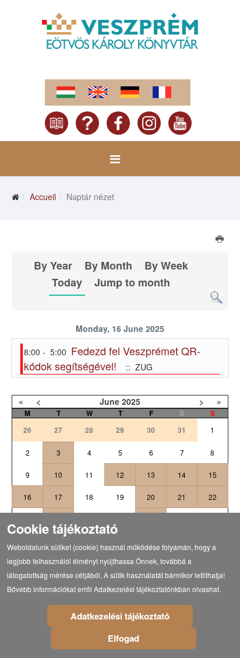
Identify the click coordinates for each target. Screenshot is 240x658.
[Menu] (115, 158)
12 (120, 475)
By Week (166, 265)
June (109, 401)
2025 (131, 401)
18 (89, 497)
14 (182, 475)
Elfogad (123, 638)
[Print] (220, 240)
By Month (108, 265)
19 (120, 497)
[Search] (216, 297)
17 (58, 497)
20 (151, 497)
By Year (53, 265)
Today (67, 282)
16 (27, 497)
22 (213, 497)
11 (89, 475)
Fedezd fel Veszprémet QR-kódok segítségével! (112, 358)
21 (182, 497)
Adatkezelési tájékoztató (120, 616)
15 (213, 475)
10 (58, 475)
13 (151, 475)
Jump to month (132, 282)
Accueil (43, 196)
